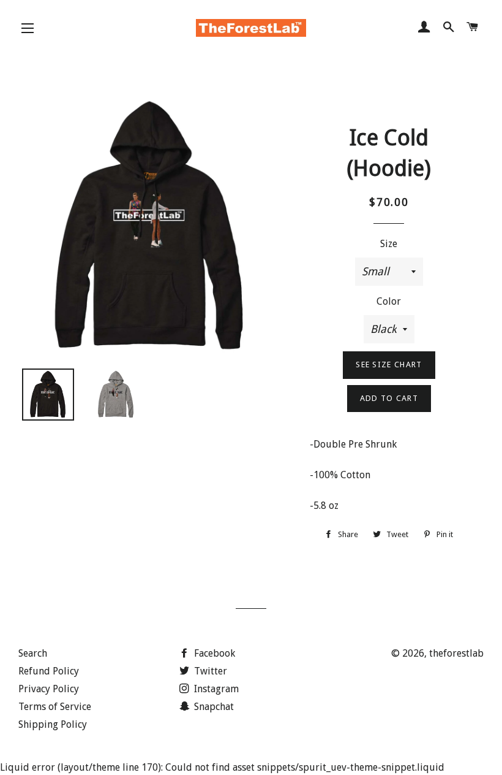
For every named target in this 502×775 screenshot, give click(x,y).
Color (388, 301)
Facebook (213, 653)
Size (388, 244)
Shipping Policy (52, 724)
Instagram (215, 689)
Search (32, 653)
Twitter (209, 671)
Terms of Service (54, 706)
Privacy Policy (48, 689)
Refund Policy (48, 671)
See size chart (389, 364)
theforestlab (456, 653)
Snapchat (213, 706)
